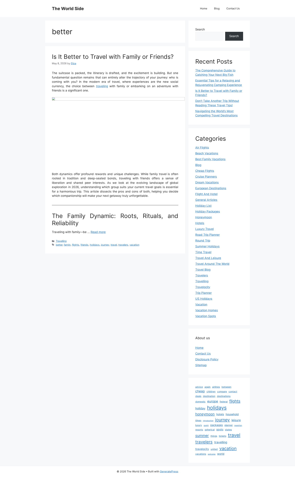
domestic (200, 401)
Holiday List (203, 205)
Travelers (201, 275)
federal (224, 401)
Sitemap (201, 365)
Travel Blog (202, 269)
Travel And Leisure (208, 258)
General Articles (206, 200)
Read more (98, 232)
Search (200, 29)
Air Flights (202, 147)
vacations (200, 454)
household (232, 414)
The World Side (68, 8)
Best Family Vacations (210, 159)
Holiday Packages (207, 211)
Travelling (61, 241)
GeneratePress (169, 471)
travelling (220, 442)
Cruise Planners (206, 176)
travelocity (202, 449)
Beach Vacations (206, 153)
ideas (198, 420)
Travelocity (202, 287)
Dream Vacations (207, 182)
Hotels (199, 223)
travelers (123, 244)
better (59, 244)
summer (202, 435)
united (214, 449)
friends (84, 244)
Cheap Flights (204, 171)
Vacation (201, 304)
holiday (200, 408)
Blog (217, 8)
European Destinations (210, 188)
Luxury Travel (204, 229)
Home (203, 8)
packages (216, 425)
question (238, 425)
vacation (134, 244)
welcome (211, 454)
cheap (200, 391)
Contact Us (233, 8)
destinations (223, 396)
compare (222, 391)
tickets (222, 436)
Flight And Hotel (206, 194)
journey (105, 244)
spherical (210, 429)
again (207, 387)
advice (199, 387)
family (67, 244)
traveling (102, 86)
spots (219, 429)
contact (233, 391)
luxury (198, 425)
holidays (95, 244)
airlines (216, 387)
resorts (199, 429)
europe (212, 401)
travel (114, 244)
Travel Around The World (212, 264)
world (220, 453)
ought (206, 425)
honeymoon (205, 414)
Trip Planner (203, 293)
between (226, 387)
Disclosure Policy (206, 359)
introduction (208, 421)
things (213, 436)
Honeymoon (203, 217)
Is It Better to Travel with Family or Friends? (113, 56)
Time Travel (203, 252)
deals (198, 396)
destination (209, 396)
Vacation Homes (206, 310)
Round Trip (202, 240)
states (228, 429)
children (211, 391)
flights (75, 244)
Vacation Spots (205, 316)
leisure (236, 420)
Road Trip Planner (207, 234)
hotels (220, 414)
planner (228, 425)
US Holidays (203, 298)
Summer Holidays (207, 246)
